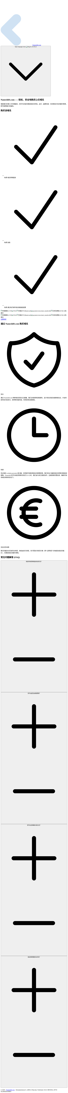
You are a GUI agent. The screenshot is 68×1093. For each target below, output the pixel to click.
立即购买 (3, 319)
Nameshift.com (10, 1090)
